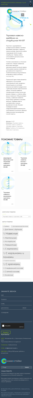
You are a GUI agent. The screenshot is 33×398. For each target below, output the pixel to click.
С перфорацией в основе (14, 268)
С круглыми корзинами (9, 260)
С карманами (11, 249)
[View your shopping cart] (30, 25)
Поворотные (10, 245)
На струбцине (20, 128)
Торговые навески (18, 123)
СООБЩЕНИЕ (4, 312)
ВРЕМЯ (24, 308)
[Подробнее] (12, 171)
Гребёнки (13, 128)
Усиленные (9, 275)
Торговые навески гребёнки (14, 124)
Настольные (10, 238)
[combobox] (16, 217)
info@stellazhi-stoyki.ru (11, 348)
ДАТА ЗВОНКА (5, 308)
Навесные (9, 129)
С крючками (15, 129)
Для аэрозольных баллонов (20, 226)
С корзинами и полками (13, 255)
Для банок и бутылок (13, 229)
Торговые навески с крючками (14, 126)
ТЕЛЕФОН (4, 299)
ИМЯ (2, 295)
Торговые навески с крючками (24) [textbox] (16, 216)
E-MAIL (3, 303)
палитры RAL (10, 76)
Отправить (6, 332)
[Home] (16, 361)
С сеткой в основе (12, 271)
